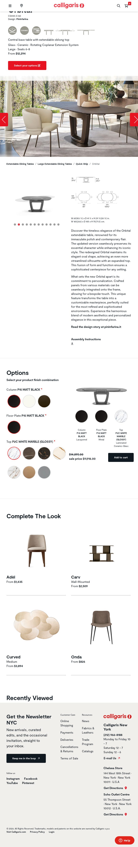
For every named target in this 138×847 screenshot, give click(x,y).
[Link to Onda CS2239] (101, 627)
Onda (76, 656)
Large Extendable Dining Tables (55, 163)
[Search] (118, 6)
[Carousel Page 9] (46, 224)
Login (51, 831)
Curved (13, 656)
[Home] (69, 5)
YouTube (12, 783)
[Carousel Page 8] (43, 224)
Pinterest (28, 783)
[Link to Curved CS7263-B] (36, 627)
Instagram (13, 778)
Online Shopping (66, 723)
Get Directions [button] (114, 788)
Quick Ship (82, 163)
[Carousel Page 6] (35, 224)
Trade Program (87, 742)
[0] (126, 6)
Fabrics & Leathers (88, 730)
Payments (66, 732)
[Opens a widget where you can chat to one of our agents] (124, 840)
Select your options (26, 65)
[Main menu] (10, 6)
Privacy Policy (37, 831)
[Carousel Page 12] (58, 224)
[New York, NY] (21, 6)
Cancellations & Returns (69, 749)
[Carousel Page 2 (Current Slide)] (19, 224)
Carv (75, 576)
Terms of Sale (69, 758)
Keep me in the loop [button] (24, 758)
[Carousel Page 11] (54, 224)
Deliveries (66, 739)
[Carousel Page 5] (31, 224)
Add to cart (121, 457)
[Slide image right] (134, 119)
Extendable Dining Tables (20, 163)
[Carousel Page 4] (27, 224)
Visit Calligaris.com (16, 831)
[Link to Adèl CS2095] (36, 547)
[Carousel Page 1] (15, 224)
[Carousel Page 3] (23, 224)
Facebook (31, 778)
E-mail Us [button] (110, 758)
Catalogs (87, 751)
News (85, 721)
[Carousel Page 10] (50, 224)
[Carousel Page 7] (39, 224)
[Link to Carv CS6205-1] (101, 547)
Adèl (10, 576)
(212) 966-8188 (113, 734)
